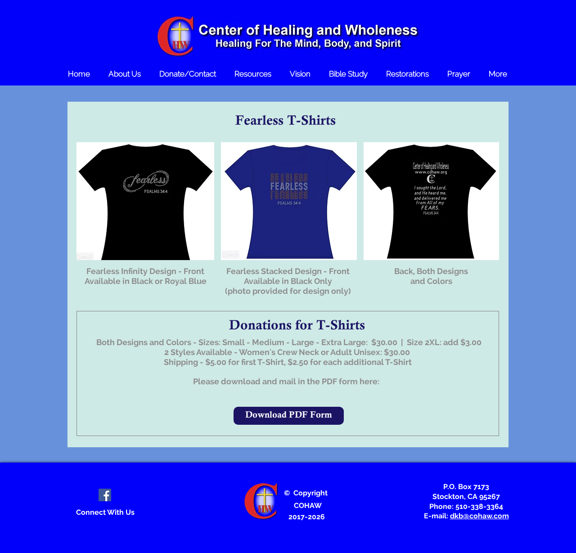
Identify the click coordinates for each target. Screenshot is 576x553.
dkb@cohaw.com (479, 516)
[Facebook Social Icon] (105, 495)
